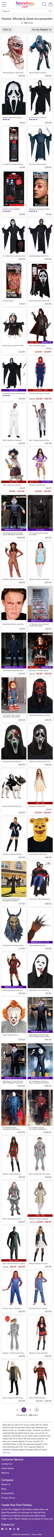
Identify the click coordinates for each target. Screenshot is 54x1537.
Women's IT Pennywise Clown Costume (14, 1353)
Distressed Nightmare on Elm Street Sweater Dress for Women (13, 990)
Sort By (40, 29)
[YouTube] (10, 1529)
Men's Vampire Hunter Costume (37, 345)
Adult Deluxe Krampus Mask (13, 945)
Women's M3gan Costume (38, 1219)
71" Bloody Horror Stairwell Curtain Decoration (39, 625)
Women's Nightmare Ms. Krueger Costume (12, 1174)
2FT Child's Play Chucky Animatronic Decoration (12, 716)
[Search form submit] (50, 11)
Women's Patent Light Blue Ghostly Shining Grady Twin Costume (39, 579)
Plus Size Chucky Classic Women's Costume (38, 1308)
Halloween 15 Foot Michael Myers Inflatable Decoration (13, 1082)
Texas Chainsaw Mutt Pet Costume (12, 485)
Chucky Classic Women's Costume (12, 1308)
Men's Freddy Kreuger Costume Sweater (37, 1398)
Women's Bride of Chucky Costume (38, 1263)
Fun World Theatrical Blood (13, 164)
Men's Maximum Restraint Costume (12, 440)
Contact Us (6, 1464)
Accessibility (7, 1493)
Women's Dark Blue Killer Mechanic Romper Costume (13, 854)
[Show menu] (4, 4)
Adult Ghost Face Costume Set (14, 393)
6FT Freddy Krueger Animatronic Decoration (37, 1128)
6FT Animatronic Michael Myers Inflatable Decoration (39, 1082)
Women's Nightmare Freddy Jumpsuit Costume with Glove (14, 579)
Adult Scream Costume (37, 117)
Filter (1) (7, 29)
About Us (6, 1484)
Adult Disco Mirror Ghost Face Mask (40, 761)
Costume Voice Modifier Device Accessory (11, 209)
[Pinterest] (18, 1529)
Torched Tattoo (8, 301)
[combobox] (24, 11)
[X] (14, 1529)
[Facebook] (2, 1529)
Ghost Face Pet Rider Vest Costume (12, 806)
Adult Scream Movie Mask (12, 117)
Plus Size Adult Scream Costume (37, 164)
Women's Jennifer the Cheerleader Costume (37, 485)
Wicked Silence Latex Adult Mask (13, 73)
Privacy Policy (8, 1498)
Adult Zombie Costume (37, 73)
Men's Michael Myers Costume (14, 1263)
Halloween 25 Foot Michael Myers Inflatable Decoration (13, 534)
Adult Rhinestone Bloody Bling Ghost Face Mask (12, 761)
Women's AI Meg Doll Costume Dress (37, 806)
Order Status (7, 1468)
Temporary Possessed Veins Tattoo (39, 209)
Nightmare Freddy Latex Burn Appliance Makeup (14, 624)
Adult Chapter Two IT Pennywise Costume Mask (12, 1035)
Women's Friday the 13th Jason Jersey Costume (38, 1353)
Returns (5, 1473)
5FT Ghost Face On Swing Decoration (38, 534)
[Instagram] (6, 1529)
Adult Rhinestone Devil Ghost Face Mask (40, 715)
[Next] (36, 1409)
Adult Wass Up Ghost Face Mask (39, 990)
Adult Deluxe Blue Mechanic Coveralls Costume (13, 670)
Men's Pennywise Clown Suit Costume (39, 1174)
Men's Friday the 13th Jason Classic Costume (13, 1398)
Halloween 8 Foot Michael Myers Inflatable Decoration (39, 1035)
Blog (3, 1489)
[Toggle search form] (44, 4)
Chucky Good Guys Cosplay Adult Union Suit (39, 393)
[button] (50, 4)
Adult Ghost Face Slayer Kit (39, 301)
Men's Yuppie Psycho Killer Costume (39, 440)
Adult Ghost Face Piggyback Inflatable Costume (39, 899)
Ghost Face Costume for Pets (13, 345)
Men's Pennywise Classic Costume (12, 1219)
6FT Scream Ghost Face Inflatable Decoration (11, 900)
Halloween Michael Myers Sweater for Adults (38, 670)
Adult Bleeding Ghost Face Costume (39, 256)
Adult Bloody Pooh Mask (38, 854)
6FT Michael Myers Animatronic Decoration (11, 1128)
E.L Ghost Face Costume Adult (14, 256)
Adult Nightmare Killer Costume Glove (37, 945)
